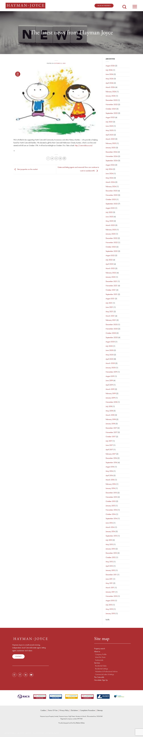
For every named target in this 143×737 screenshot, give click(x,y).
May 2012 (109, 561)
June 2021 (109, 307)
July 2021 (109, 303)
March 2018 (110, 415)
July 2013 (109, 540)
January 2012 (110, 570)
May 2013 (109, 544)
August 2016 (110, 467)
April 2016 (109, 475)
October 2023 (111, 199)
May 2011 (109, 583)
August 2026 (110, 65)
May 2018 (109, 411)
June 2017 (109, 445)
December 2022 (111, 238)
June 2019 (109, 380)
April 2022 (109, 264)
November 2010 (111, 596)
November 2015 (111, 497)
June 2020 (109, 350)
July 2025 (109, 122)
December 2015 (111, 492)
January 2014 (110, 531)
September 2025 (112, 113)
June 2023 (109, 216)
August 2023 (110, 208)
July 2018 (109, 406)
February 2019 (111, 393)
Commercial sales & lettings (104, 674)
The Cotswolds (99, 677)
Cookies (43, 710)
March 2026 (110, 87)
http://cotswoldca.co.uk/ (84, 145)
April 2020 (109, 359)
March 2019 (110, 389)
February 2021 (111, 320)
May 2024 (109, 178)
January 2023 (110, 234)
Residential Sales (101, 666)
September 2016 (111, 462)
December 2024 (111, 152)
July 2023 (109, 212)
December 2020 (111, 324)
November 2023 (112, 195)
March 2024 (110, 182)
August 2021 (110, 298)
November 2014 (111, 510)
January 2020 (111, 367)
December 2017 (111, 428)
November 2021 (111, 285)
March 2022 (110, 268)
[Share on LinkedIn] (64, 158)
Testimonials (99, 660)
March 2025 (110, 139)
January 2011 (110, 592)
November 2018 (111, 402)
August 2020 (110, 342)
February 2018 (111, 419)
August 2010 (110, 600)
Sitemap (100, 710)
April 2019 (109, 385)
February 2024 (111, 186)
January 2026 (110, 96)
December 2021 (111, 281)
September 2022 (112, 251)
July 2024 (109, 169)
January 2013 (110, 549)
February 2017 (111, 454)
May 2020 (109, 354)
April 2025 (109, 135)
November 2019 (111, 372)
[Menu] (134, 5)
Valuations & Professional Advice (106, 671)
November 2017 (111, 432)
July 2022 (109, 260)
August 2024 (110, 165)
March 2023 (110, 225)
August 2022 (110, 255)
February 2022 (111, 273)
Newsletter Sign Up (101, 680)
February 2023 (111, 229)
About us (97, 651)
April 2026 (109, 83)
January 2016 (110, 488)
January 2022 (110, 277)
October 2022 (111, 247)
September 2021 (111, 294)
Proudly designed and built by (71, 723)
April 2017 (109, 449)
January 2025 (110, 147)
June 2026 (109, 74)
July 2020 (109, 346)
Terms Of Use (53, 710)
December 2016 (111, 458)
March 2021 (110, 316)
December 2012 (111, 553)
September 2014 (111, 518)
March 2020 (110, 363)
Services (97, 663)
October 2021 (111, 290)
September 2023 (112, 203)
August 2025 (110, 117)
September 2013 (111, 536)
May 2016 (109, 471)
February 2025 (111, 143)
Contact (18, 656)
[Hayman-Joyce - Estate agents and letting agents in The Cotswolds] (25, 5)
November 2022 (112, 242)
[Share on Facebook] (48, 158)
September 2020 (112, 337)
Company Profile (100, 654)
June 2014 (109, 523)
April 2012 (109, 566)
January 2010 (110, 613)
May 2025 (109, 130)
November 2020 (112, 329)
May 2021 (109, 311)
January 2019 (110, 398)
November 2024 (112, 156)
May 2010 (109, 609)
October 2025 (111, 109)
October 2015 (111, 501)
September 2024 (112, 160)
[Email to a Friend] (56, 158)
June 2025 (109, 126)
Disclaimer (74, 710)
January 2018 (110, 423)
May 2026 (109, 78)
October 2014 (111, 514)
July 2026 (109, 70)
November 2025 (112, 104)
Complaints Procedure (87, 710)
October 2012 (111, 557)
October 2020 (111, 333)
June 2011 (109, 579)
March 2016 (110, 480)
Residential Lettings (101, 669)
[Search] (124, 5)
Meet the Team (100, 657)
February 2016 (111, 484)
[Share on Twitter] (52, 158)
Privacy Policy (64, 710)
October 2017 (111, 436)
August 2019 (110, 376)
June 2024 (109, 173)
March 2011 (110, 587)
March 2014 (110, 527)
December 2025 (111, 100)
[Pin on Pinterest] (60, 158)
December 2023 (111, 191)
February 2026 (111, 91)
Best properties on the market (27, 169)
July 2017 (109, 441)
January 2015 (110, 505)
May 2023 (109, 221)
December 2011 (111, 574)
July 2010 (109, 605)
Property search (99, 648)
